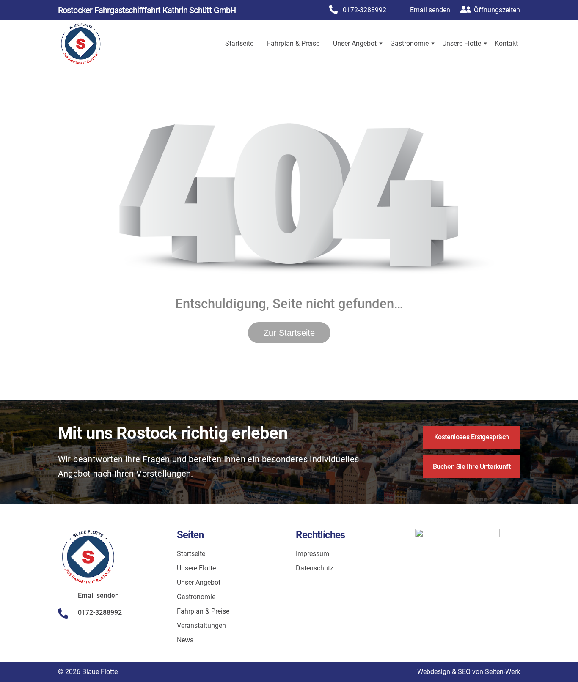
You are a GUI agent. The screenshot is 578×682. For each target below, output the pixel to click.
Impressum (312, 554)
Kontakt (506, 43)
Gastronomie (409, 43)
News (185, 640)
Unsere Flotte (461, 43)
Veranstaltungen (201, 626)
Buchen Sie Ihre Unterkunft (472, 467)
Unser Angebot (355, 43)
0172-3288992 (364, 10)
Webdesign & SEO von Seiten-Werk (468, 672)
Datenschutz (314, 568)
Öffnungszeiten (497, 10)
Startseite (239, 43)
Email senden (430, 10)
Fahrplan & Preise (293, 43)
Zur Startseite (289, 332)
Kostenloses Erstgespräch (471, 437)
